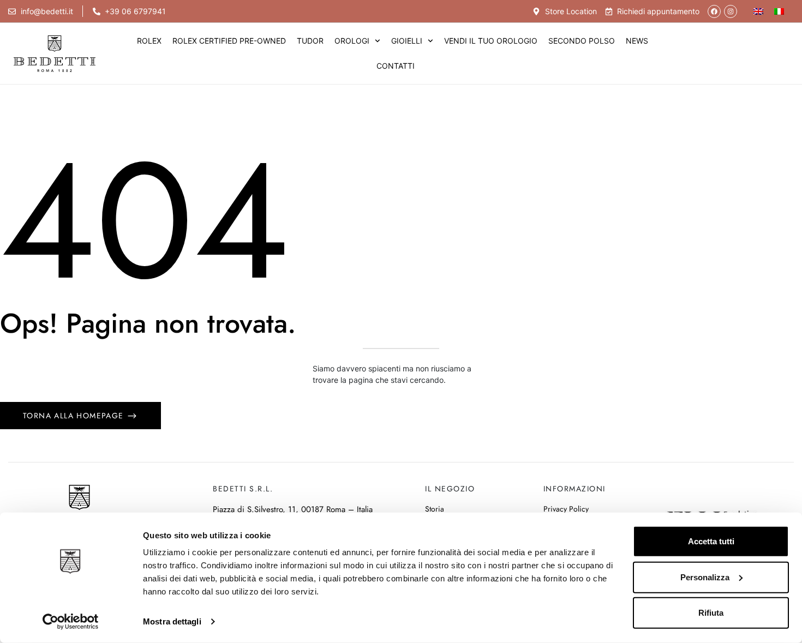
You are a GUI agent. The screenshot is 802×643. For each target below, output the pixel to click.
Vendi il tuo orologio (490, 40)
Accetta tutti (711, 541)
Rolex (149, 40)
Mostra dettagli (172, 621)
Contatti (395, 65)
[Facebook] (714, 11)
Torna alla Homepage (75, 415)
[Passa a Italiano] (779, 11)
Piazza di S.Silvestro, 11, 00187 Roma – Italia (293, 509)
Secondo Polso (581, 40)
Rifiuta (710, 612)
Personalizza (704, 576)
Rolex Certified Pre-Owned (229, 40)
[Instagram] (730, 11)
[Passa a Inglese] (758, 11)
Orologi (351, 40)
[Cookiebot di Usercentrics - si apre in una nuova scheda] (70, 622)
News (637, 40)
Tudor (310, 40)
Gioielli (406, 40)
